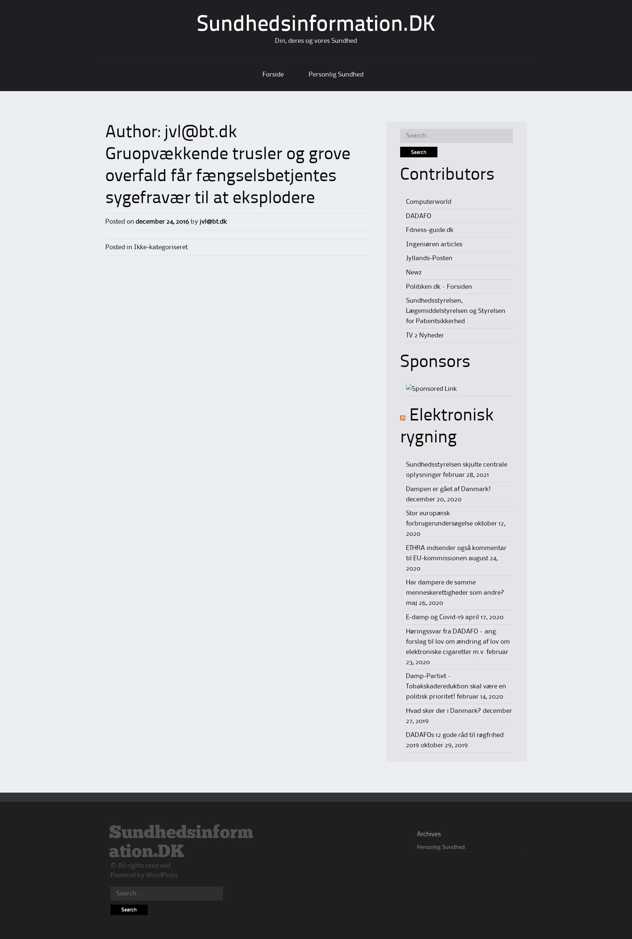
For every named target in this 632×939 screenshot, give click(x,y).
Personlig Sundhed (336, 75)
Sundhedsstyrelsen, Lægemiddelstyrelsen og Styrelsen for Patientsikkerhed (455, 311)
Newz (414, 273)
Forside (273, 75)
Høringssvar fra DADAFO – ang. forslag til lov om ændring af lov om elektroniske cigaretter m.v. (458, 642)
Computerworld (428, 202)
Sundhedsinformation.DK (316, 25)
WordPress (162, 875)
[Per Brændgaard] (431, 389)
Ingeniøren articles (434, 244)
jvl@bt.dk (200, 133)
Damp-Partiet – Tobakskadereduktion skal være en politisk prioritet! (456, 686)
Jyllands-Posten (429, 258)
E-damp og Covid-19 (435, 617)
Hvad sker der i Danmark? (443, 711)
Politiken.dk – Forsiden (439, 287)
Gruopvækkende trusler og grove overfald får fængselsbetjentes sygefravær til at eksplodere (227, 176)
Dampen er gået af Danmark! (448, 489)
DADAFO (418, 216)
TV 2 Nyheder (425, 335)
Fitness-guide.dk (430, 230)
